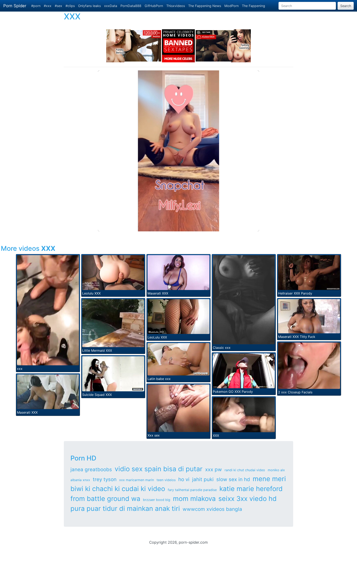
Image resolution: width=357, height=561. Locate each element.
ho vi (183, 479)
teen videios (166, 480)
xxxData (110, 6)
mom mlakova (194, 499)
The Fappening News (204, 6)
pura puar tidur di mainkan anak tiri (125, 508)
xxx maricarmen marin (136, 480)
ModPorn (231, 6)
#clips (70, 6)
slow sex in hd (233, 479)
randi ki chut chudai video (245, 470)
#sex (58, 6)
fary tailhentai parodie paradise (192, 490)
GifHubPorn (154, 6)
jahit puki (203, 479)
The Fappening (253, 6)
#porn (35, 6)
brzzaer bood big (156, 500)
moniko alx (276, 470)
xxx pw (213, 469)
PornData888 (130, 6)
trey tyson (105, 479)
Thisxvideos (175, 6)
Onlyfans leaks (89, 6)
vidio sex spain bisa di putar (158, 469)
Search (345, 6)
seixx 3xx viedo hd (247, 499)
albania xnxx (80, 480)
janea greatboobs (91, 469)
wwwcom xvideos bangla (212, 509)
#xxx (47, 6)
